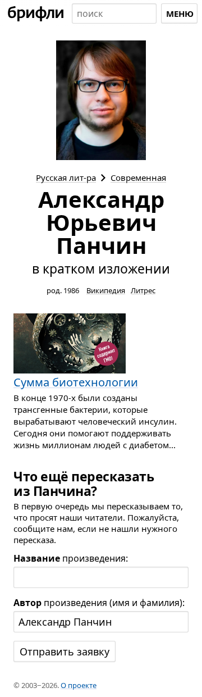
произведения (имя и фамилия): (99, 602)
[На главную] (35, 13)
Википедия (105, 290)
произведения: (70, 558)
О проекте (79, 685)
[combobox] (114, 13)
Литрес (143, 290)
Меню (180, 13)
